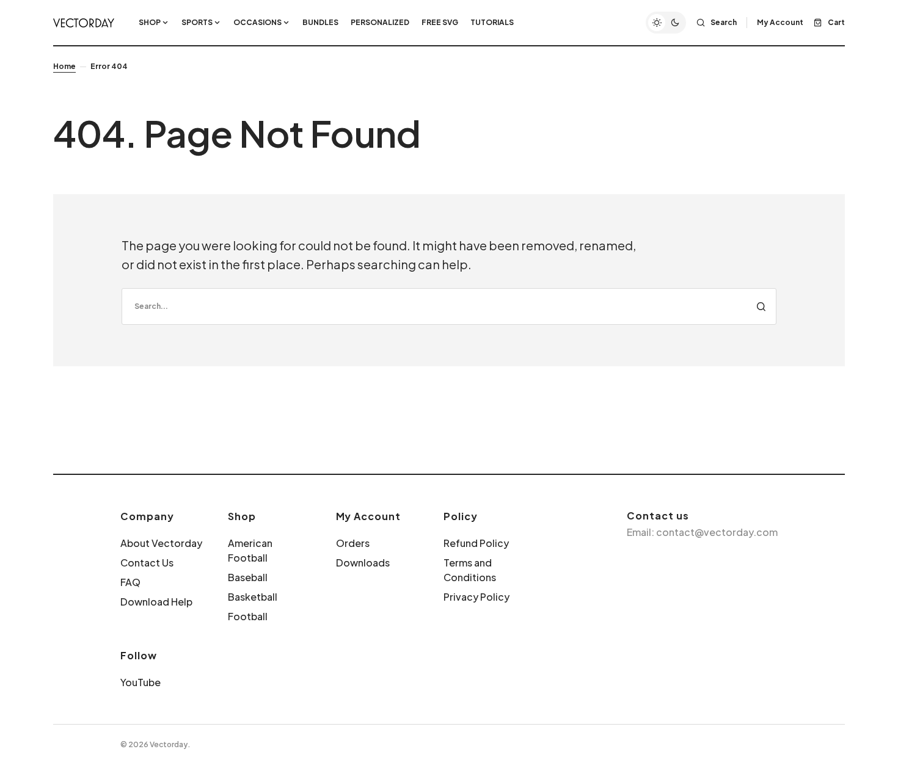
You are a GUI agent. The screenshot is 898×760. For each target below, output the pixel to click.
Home (64, 66)
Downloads (363, 562)
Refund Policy (476, 543)
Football (248, 616)
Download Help (156, 601)
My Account (368, 516)
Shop (242, 516)
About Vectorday (161, 543)
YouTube (140, 682)
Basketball (252, 596)
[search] (449, 306)
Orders (353, 543)
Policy (461, 516)
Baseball (248, 577)
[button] (666, 23)
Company (147, 516)
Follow (138, 655)
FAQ (130, 582)
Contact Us (146, 562)
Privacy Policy (476, 596)
